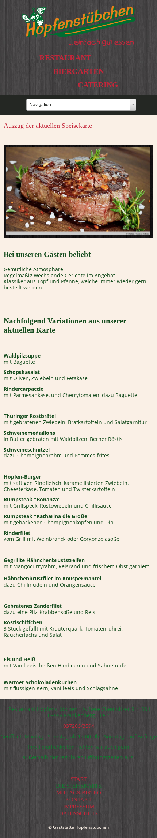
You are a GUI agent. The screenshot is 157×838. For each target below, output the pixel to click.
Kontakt (78, 800)
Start (78, 779)
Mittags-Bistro (78, 793)
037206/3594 (78, 725)
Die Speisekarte (79, 786)
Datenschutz (78, 813)
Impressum (78, 806)
